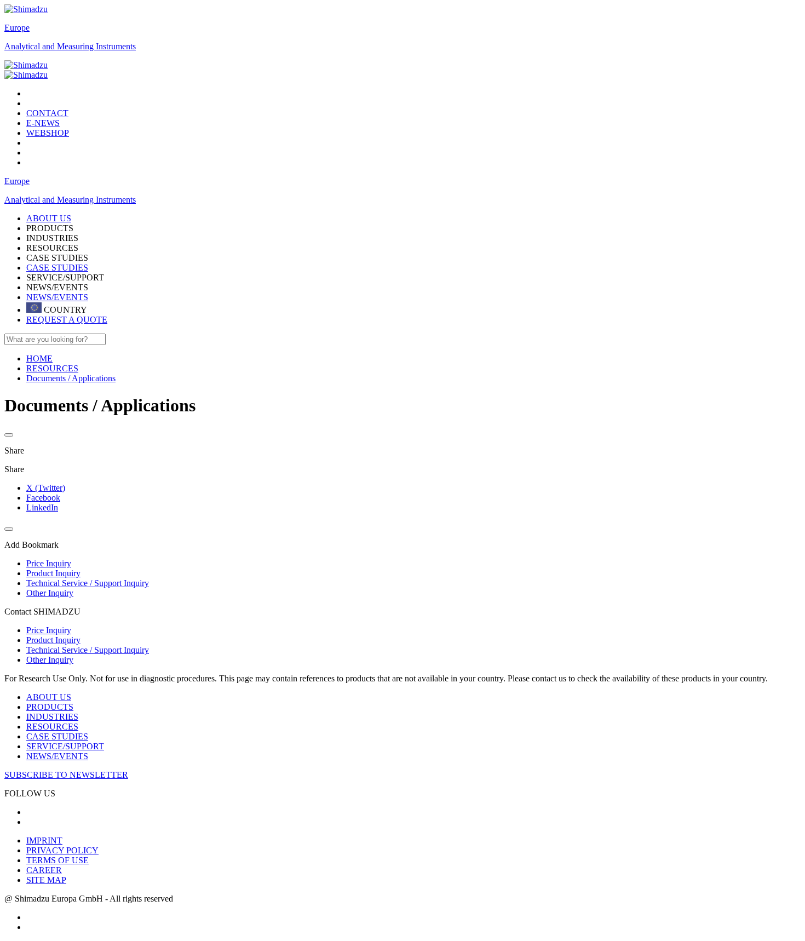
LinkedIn (42, 507)
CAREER (44, 870)
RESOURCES (52, 726)
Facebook (43, 497)
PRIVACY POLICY (62, 850)
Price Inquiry (48, 630)
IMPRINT (44, 840)
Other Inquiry (49, 659)
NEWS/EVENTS (57, 297)
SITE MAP (46, 880)
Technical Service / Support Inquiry (87, 650)
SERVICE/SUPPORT (65, 746)
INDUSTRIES (52, 716)
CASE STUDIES (57, 267)
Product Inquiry (53, 640)
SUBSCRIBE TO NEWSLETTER (66, 774)
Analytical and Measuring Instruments (70, 46)
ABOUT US (48, 697)
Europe (17, 27)
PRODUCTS (49, 707)
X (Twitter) (45, 487)
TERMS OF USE (57, 860)
